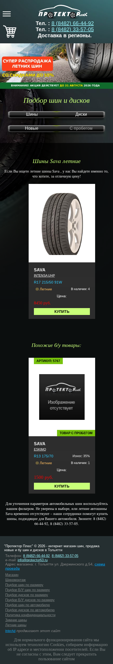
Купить (61, 311)
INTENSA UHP (44, 275)
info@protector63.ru (33, 560)
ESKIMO (40, 449)
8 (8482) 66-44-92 (73, 23)
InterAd (10, 631)
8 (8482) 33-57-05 (73, 29)
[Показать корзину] (9, 35)
